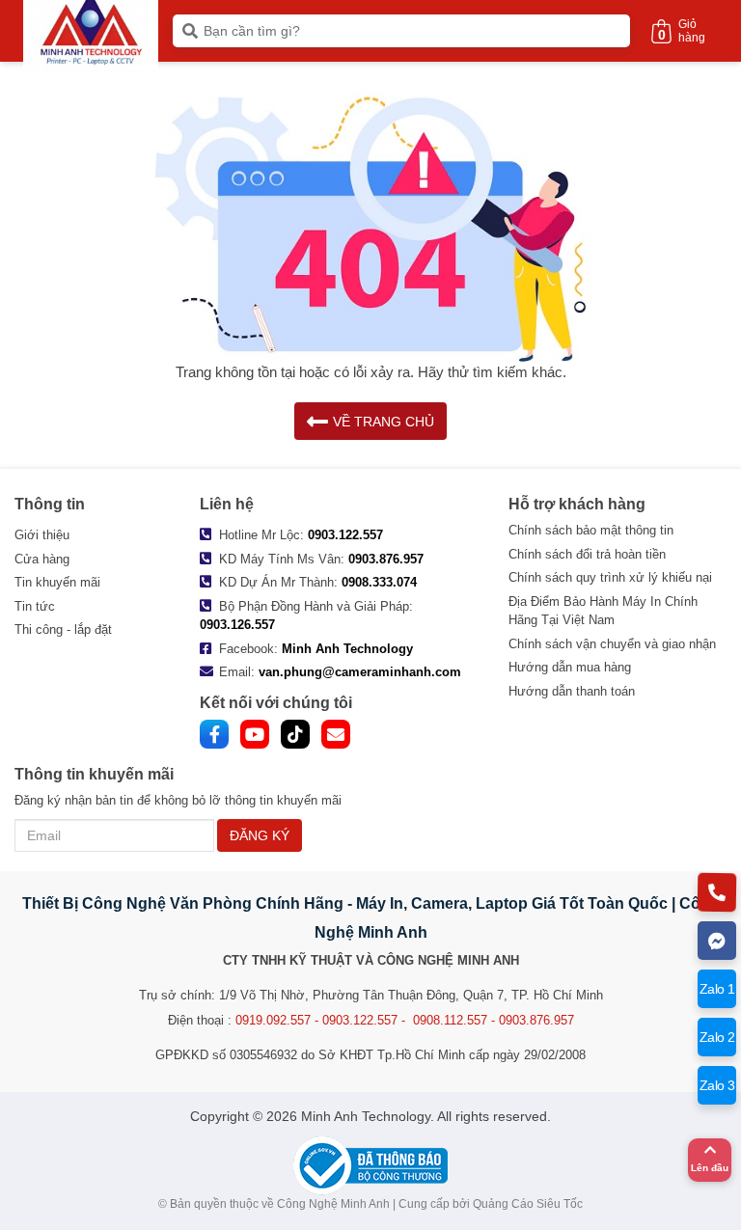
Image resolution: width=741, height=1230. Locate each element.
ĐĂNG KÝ (259, 835)
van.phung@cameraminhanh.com (360, 672)
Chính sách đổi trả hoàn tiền (587, 554)
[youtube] (254, 734)
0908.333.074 (379, 582)
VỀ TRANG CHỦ (383, 421)
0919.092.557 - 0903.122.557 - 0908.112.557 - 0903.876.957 (404, 1020)
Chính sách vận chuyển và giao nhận (612, 644)
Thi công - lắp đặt (63, 629)
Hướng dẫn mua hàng (569, 667)
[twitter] (295, 734)
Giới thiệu (41, 535)
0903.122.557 (345, 535)
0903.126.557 (237, 624)
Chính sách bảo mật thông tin (590, 530)
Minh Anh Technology (347, 649)
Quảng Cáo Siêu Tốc (528, 1204)
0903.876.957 (386, 559)
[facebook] (214, 734)
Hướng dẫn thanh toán (571, 691)
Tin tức (34, 606)
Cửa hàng (41, 559)
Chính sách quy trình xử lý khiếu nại (610, 577)
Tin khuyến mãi (57, 582)
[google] (335, 734)
